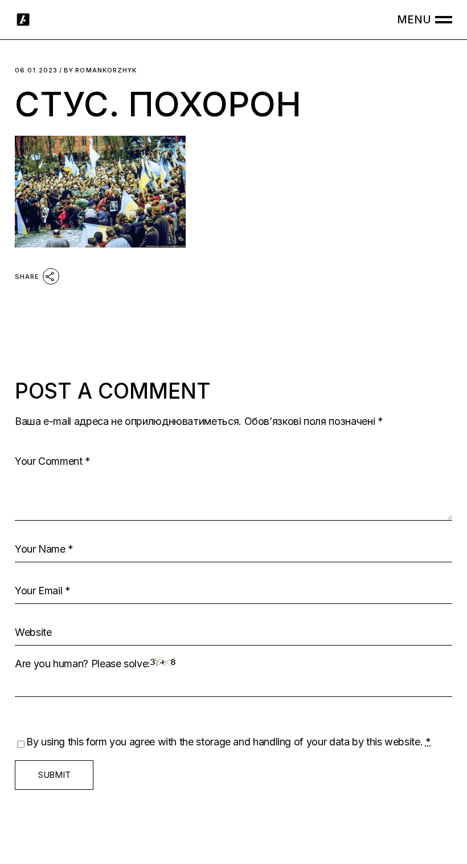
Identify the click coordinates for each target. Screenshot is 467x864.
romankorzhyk (100, 70)
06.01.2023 (36, 70)
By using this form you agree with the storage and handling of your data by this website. (228, 742)
